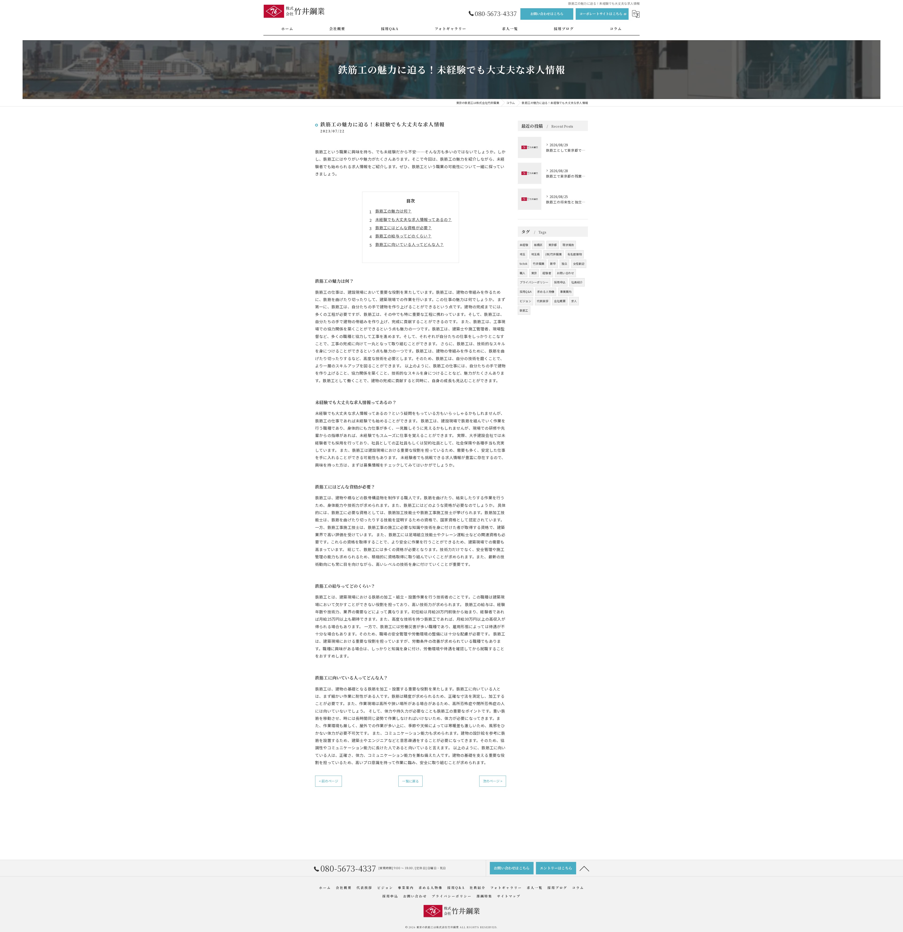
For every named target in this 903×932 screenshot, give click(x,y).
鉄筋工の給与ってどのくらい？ (403, 236)
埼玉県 (535, 254)
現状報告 (568, 245)
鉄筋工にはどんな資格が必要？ (403, 227)
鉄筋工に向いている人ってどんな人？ (409, 244)
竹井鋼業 (538, 264)
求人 (574, 301)
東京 (534, 273)
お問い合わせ (565, 273)
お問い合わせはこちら (547, 13)
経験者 (547, 273)
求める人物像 (545, 291)
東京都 (552, 245)
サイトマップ (509, 896)
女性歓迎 (579, 264)
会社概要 (560, 301)
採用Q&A (525, 291)
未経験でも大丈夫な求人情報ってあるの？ (413, 219)
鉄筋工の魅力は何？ (393, 211)
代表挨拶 (542, 301)
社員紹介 (577, 282)
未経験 (524, 245)
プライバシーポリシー (534, 282)
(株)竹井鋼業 (553, 254)
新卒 (553, 264)
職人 (522, 273)
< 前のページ (328, 781)
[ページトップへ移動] (584, 868)
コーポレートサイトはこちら (601, 13)
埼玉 (522, 254)
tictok (523, 264)
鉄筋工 (524, 310)
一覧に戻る (410, 781)
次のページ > (492, 781)
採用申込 (560, 282)
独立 (564, 264)
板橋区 (538, 245)
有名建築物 (574, 254)
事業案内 (566, 291)
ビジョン (525, 301)
